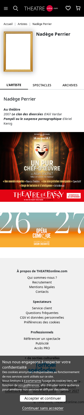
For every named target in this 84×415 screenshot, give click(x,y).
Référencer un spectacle (42, 339)
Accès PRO (42, 348)
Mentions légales (42, 287)
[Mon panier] (78, 8)
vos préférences (28, 385)
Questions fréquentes (42, 313)
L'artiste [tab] (13, 85)
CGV (23, 317)
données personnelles (47, 317)
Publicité (42, 343)
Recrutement (42, 282)
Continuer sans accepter (43, 408)
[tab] (42, 85)
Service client (42, 308)
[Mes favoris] (68, 8)
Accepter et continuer (42, 398)
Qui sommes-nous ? (42, 277)
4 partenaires (32, 381)
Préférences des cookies (42, 322)
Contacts (42, 291)
